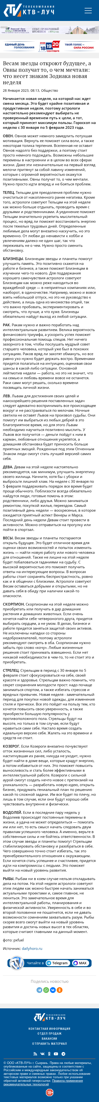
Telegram (60, 963)
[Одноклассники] (59, 990)
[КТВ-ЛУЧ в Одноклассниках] (49, 1054)
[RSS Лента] (35, 1054)
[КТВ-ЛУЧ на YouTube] (56, 1054)
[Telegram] (39, 990)
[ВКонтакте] (53, 990)
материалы (83, 1063)
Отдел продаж (49, 1034)
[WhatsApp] (46, 990)
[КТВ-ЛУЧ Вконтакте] (42, 1054)
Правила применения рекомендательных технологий (43, 1082)
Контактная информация (49, 1029)
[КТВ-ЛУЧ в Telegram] (63, 1054)
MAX (83, 963)
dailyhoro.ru (31, 948)
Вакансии (49, 1039)
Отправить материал (49, 1044)
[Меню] (88, 10)
